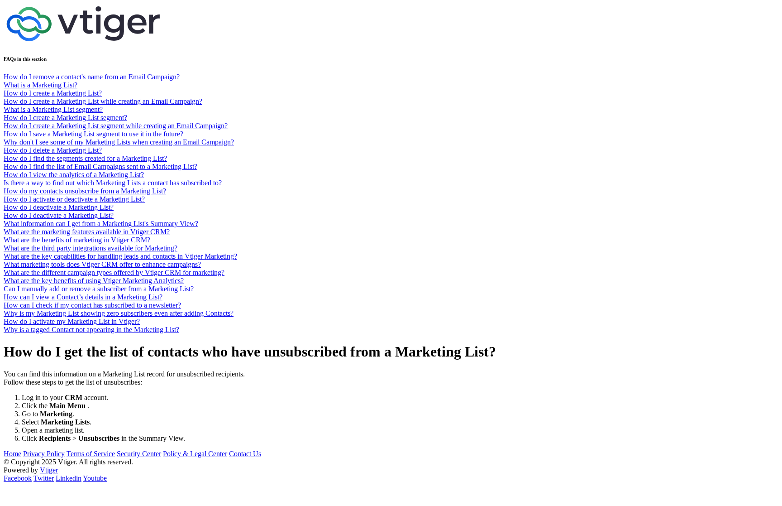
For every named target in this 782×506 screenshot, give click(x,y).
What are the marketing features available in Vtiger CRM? (87, 232)
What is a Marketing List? (40, 85)
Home (12, 454)
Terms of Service (91, 454)
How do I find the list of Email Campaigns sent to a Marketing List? (100, 166)
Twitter (43, 478)
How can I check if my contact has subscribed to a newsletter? (92, 305)
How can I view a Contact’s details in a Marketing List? (83, 297)
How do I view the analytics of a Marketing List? (74, 174)
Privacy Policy (44, 454)
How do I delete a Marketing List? (53, 150)
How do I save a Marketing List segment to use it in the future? (93, 134)
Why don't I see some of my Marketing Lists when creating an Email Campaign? (119, 142)
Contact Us (245, 454)
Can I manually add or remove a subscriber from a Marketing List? (99, 289)
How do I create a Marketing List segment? (65, 117)
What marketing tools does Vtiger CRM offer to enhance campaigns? (102, 264)
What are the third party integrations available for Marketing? (90, 248)
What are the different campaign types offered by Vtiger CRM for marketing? (114, 272)
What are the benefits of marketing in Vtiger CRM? (77, 240)
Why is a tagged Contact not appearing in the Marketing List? (91, 329)
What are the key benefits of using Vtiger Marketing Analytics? (94, 280)
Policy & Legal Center (195, 454)
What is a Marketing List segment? (53, 109)
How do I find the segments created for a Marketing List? (85, 158)
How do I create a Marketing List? (53, 93)
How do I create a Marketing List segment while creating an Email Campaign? (116, 126)
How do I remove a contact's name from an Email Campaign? (92, 77)
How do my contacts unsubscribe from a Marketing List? (85, 191)
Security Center (139, 454)
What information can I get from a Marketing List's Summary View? (101, 223)
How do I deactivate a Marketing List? (59, 207)
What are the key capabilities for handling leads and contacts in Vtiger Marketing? (120, 256)
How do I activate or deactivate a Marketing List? (74, 199)
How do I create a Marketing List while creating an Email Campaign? (103, 101)
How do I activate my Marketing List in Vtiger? (72, 321)
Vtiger (49, 470)
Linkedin (68, 478)
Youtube (95, 478)
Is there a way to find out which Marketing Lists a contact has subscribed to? (113, 183)
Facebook (18, 478)
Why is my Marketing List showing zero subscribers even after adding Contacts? (119, 313)
